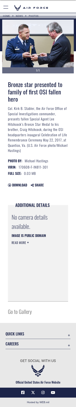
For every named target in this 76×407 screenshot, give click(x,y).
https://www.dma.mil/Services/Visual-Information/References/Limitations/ (34, 294)
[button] (6, 8)
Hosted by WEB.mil (38, 402)
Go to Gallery (20, 311)
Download (19, 185)
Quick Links (15, 334)
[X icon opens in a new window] (33, 392)
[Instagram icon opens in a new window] (43, 392)
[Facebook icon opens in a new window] (23, 392)
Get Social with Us (38, 361)
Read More (19, 242)
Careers (12, 344)
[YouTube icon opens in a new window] (53, 392)
